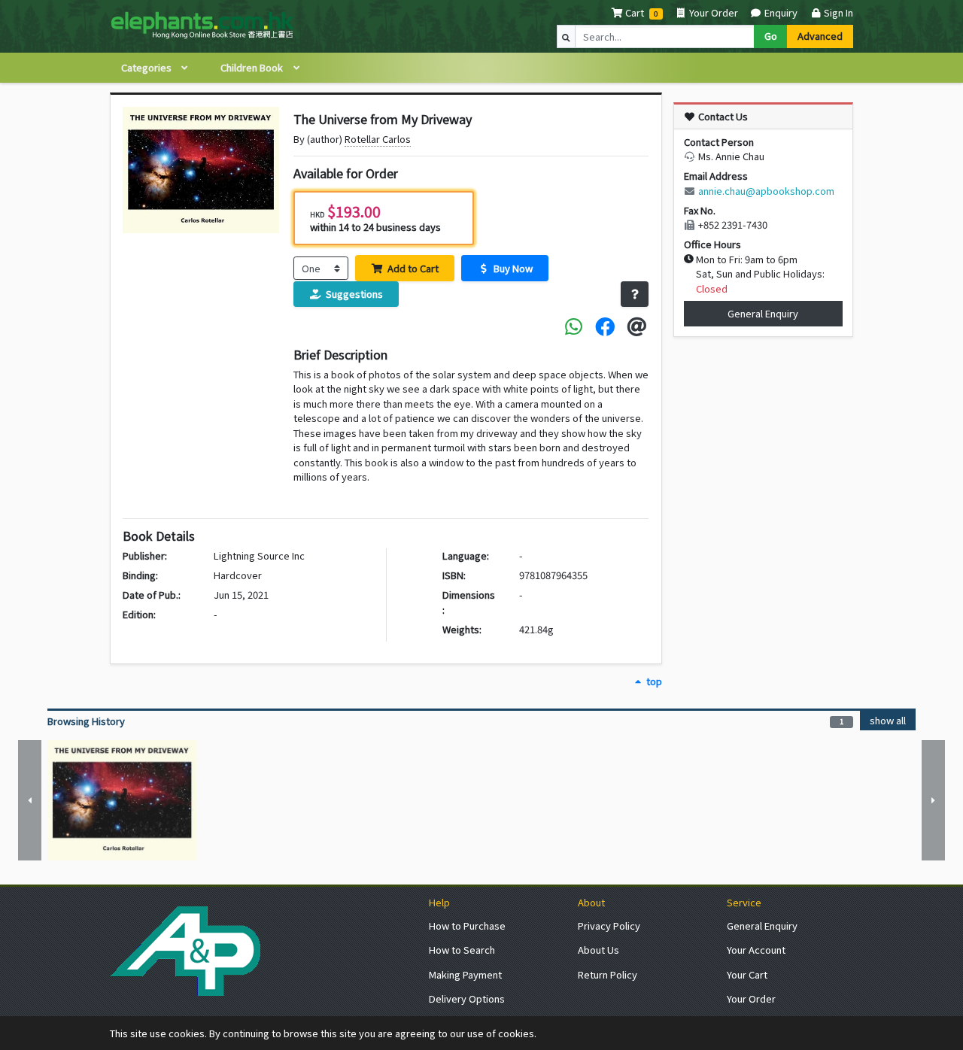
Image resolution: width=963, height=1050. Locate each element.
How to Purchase (467, 925)
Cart (634, 12)
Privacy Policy (609, 925)
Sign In (837, 12)
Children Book (252, 67)
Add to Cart (412, 268)
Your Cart (747, 974)
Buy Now (512, 268)
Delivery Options (467, 998)
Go (770, 36)
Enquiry (779, 12)
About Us (598, 949)
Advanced (820, 36)
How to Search (462, 949)
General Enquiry (763, 313)
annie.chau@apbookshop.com (766, 191)
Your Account (756, 949)
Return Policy (607, 974)
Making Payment (465, 974)
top (652, 681)
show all (888, 720)
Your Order (712, 12)
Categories (147, 67)
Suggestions (353, 294)
